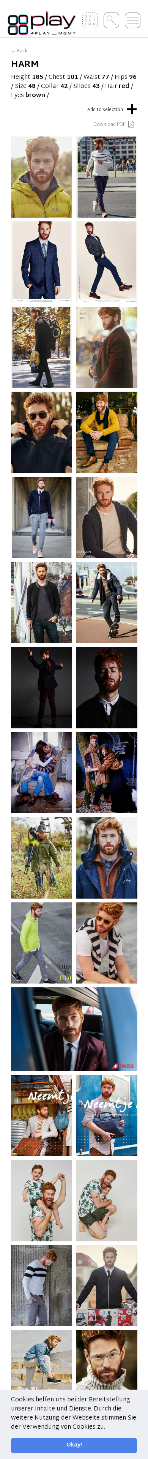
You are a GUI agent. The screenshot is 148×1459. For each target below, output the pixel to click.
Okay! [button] (74, 1445)
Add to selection (112, 108)
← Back (19, 51)
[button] (108, 1427)
